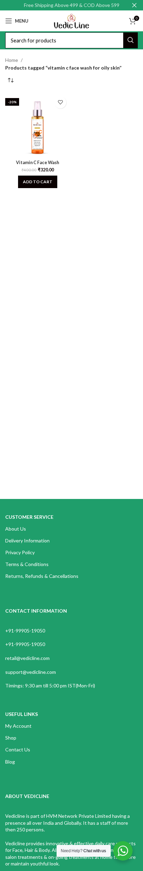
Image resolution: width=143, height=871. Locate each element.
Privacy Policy (20, 552)
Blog (10, 762)
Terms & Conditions (27, 564)
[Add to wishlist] (60, 102)
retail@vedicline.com (27, 658)
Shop (10, 738)
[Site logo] (71, 20)
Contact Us (17, 749)
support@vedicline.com (30, 672)
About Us (15, 529)
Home (11, 60)
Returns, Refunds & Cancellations (41, 576)
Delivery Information (27, 540)
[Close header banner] (134, 5)
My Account (18, 726)
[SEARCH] (130, 40)
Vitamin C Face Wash (37, 162)
